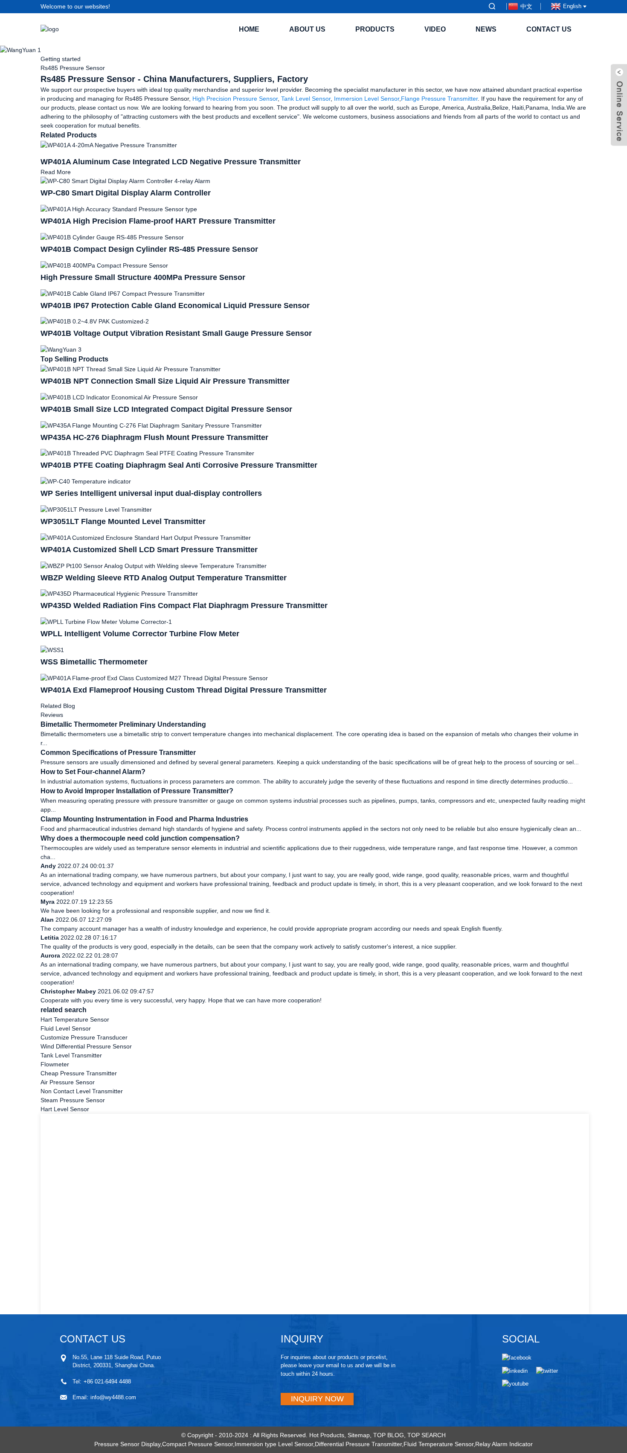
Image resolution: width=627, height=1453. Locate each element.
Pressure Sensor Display (127, 1444)
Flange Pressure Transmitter (439, 98)
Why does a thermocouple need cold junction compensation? (140, 838)
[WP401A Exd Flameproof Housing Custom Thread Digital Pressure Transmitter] (154, 677)
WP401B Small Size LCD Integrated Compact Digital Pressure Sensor (166, 409)
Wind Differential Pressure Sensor (86, 1046)
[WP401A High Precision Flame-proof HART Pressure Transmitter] (119, 208)
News (486, 29)
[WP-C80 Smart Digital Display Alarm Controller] (125, 181)
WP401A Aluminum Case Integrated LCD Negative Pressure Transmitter (171, 161)
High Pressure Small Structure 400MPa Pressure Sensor (143, 277)
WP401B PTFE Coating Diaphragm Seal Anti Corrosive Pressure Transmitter (179, 465)
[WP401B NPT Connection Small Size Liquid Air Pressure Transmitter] (131, 368)
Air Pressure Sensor (68, 1082)
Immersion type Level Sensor (274, 1444)
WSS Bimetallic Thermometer (94, 662)
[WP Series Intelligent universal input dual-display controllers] (86, 481)
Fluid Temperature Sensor (438, 1444)
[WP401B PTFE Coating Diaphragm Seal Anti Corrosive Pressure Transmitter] (147, 453)
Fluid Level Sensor (66, 1028)
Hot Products (326, 1435)
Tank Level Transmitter (71, 1055)
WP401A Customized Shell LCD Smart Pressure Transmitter (149, 549)
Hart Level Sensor (65, 1109)
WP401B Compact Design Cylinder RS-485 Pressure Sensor (149, 249)
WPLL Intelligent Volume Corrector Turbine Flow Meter (140, 633)
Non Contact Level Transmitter (82, 1091)
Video (435, 29)
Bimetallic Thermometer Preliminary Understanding (123, 724)
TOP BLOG (388, 1435)
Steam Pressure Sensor (73, 1100)
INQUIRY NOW (317, 1399)
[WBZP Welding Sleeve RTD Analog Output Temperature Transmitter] (154, 565)
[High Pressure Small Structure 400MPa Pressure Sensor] (104, 265)
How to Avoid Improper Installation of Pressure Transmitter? (137, 791)
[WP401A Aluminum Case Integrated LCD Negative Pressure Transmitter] (109, 144)
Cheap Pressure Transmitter (79, 1073)
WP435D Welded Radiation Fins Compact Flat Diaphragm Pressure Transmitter (184, 605)
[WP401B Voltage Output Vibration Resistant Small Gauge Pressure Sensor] (95, 321)
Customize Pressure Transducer (84, 1037)
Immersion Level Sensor (366, 98)
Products (375, 29)
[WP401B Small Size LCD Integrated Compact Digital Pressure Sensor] (119, 396)
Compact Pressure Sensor (197, 1444)
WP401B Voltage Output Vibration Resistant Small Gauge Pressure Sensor (176, 333)
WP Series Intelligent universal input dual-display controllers (151, 493)
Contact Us (549, 29)
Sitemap (359, 1435)
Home (249, 29)
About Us (307, 29)
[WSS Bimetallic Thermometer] (52, 649)
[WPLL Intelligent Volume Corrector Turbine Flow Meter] (106, 621)
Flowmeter (55, 1064)
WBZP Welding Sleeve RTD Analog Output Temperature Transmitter (164, 578)
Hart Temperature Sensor (75, 1019)
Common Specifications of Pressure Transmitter (118, 752)
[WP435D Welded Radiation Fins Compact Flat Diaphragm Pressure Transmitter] (119, 593)
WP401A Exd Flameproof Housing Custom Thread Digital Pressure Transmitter (184, 690)
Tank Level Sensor (306, 98)
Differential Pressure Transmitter (358, 1444)
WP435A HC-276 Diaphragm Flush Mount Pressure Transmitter (154, 437)
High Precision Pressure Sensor (235, 98)
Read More (56, 172)
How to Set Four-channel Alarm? (93, 771)
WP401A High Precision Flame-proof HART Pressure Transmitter (158, 221)
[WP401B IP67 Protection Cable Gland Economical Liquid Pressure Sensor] (123, 293)
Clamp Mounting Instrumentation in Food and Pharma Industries (144, 819)
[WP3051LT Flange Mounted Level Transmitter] (96, 509)
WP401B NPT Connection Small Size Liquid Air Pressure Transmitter (165, 381)
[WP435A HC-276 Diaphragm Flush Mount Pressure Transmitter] (151, 425)
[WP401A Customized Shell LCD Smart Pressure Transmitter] (146, 537)
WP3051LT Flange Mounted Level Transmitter (123, 521)
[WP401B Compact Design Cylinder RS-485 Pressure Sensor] (112, 236)
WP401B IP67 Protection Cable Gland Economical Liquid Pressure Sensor (175, 305)
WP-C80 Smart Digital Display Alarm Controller (126, 193)
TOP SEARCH (426, 1435)
